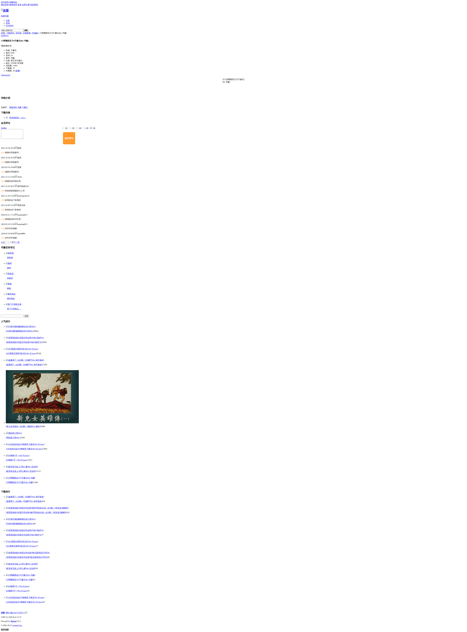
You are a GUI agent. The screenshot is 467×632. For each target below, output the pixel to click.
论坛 (9, 26)
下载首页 (10, 33)
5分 (93, 128)
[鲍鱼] (9, 284)
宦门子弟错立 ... (14, 309)
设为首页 (5, 2)
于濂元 (25, 107)
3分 (80, 128)
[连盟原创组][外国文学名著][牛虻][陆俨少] (24, 342)
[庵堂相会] (11, 294)
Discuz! (14, 621)
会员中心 (5, 36)
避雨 (9, 268)
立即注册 (26, 5)
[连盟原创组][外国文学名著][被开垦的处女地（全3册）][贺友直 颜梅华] (36, 512)
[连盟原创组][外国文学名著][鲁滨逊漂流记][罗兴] (27, 557)
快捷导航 (5, 16)
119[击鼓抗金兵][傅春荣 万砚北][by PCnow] (24, 449)
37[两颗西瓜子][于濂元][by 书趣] (19, 482)
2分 (73, 128)
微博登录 (13, 5)
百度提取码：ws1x (18, 118)
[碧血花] (10, 274)
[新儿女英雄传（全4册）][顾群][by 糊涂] (23, 426)
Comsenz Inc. (17, 625)
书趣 (19, 107)
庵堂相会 (11, 299)
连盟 (3, 33)
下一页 (17, 242)
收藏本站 (13, 2)
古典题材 (27, 33)
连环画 (18, 33)
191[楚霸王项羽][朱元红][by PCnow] (21, 353)
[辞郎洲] (10, 253)
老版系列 (13, 107)
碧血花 (10, 278)
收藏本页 (8, 46)
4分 (87, 128)
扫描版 (35, 33)
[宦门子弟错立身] (13, 304)
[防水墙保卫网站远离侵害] (26, 613)
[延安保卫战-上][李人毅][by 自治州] (21, 471)
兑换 (8, 20)
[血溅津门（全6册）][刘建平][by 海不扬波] (24, 365)
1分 (66, 128)
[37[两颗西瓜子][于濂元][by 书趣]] (233, 86)
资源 (8, 23)
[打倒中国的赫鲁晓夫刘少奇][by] (20, 331)
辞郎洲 (10, 258)
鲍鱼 (9, 288)
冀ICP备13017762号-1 (15, 613)
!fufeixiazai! (5, 75)
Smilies (4, 128)
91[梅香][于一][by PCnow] (16, 460)
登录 (19, 5)
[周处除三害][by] (13, 438)
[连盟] (5, 10)
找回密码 (34, 5)
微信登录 (5, 5)
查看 (18, 71)
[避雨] (9, 263)
